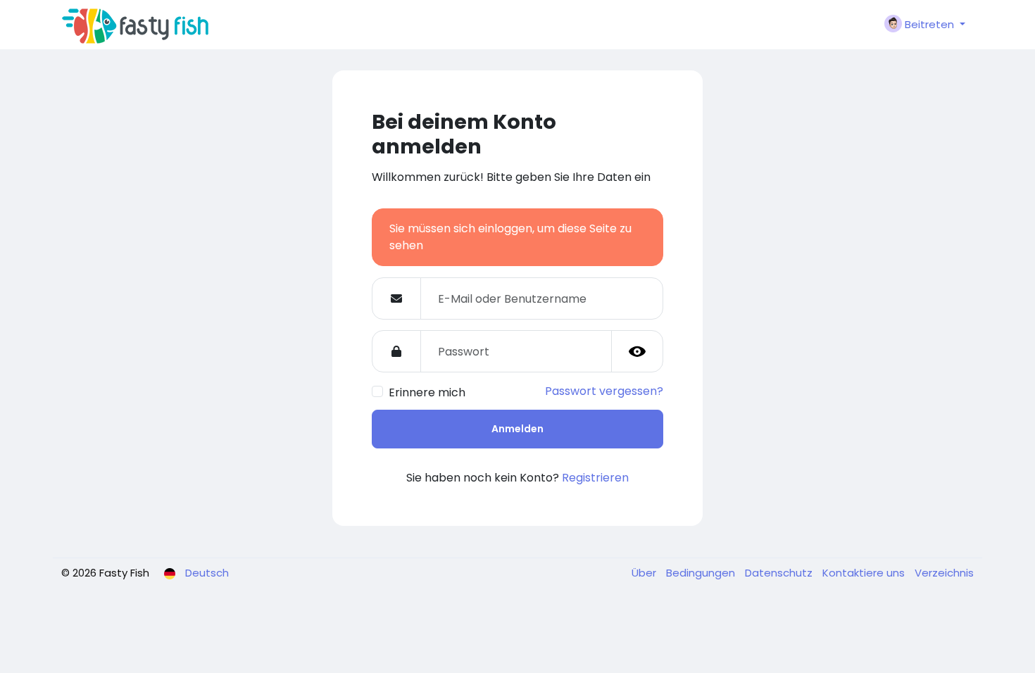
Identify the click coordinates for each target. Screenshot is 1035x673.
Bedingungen (702, 572)
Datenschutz (780, 572)
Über (645, 572)
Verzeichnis (944, 572)
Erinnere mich (427, 392)
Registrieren (595, 478)
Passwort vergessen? (604, 391)
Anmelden (517, 429)
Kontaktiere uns (865, 572)
